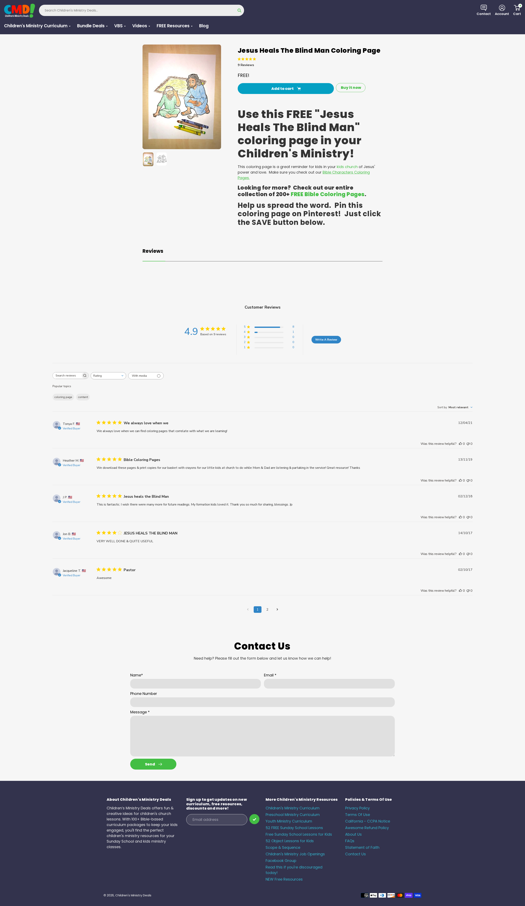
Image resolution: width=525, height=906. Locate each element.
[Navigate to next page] (277, 609)
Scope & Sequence (283, 847)
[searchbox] (67, 375)
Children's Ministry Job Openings (295, 854)
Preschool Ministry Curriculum (293, 814)
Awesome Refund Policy (367, 827)
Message (140, 712)
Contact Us (355, 854)
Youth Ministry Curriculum (289, 821)
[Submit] (254, 819)
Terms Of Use (357, 814)
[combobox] (108, 375)
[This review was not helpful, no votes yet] (468, 444)
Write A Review (326, 340)
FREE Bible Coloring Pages (328, 194)
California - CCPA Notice (367, 821)
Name (136, 675)
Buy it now (351, 87)
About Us (353, 834)
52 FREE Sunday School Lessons (294, 827)
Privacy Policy (357, 808)
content (83, 397)
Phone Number (143, 693)
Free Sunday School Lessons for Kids (299, 834)
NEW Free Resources (284, 879)
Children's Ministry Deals (133, 895)
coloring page (63, 397)
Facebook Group (281, 860)
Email (270, 675)
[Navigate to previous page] (248, 609)
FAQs (349, 840)
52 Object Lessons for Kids (290, 840)
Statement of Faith (362, 847)
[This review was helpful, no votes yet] (460, 444)
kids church (347, 166)
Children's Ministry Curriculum (293, 808)
